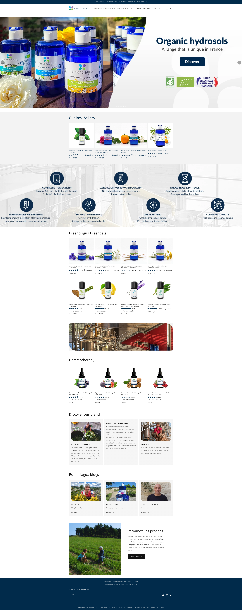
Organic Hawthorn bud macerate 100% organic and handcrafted (158, 393)
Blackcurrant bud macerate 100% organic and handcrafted (80, 393)
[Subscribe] (101, 595)
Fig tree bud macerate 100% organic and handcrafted (106, 393)
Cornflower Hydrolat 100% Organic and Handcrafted (80, 266)
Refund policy (160, 607)
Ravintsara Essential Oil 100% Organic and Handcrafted (159, 305)
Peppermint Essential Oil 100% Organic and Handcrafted (81, 151)
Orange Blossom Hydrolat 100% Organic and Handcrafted (133, 151)
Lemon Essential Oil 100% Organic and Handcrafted (106, 305)
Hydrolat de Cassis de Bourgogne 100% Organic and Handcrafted (132, 266)
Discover (74, 512)
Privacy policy (103, 607)
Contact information (140, 607)
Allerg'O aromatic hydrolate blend (157, 150)
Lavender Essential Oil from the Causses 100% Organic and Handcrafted (132, 305)
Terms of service (113, 607)
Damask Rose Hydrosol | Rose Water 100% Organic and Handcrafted (106, 151)
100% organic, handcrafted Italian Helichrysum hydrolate (157, 266)
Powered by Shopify (93, 607)
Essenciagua (85, 607)
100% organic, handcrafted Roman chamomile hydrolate (105, 266)
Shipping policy (151, 607)
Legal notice (122, 607)
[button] (98, 8)
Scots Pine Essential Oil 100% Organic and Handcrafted (81, 305)
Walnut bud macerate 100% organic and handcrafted (132, 393)
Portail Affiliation (136, 556)
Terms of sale (130, 607)
